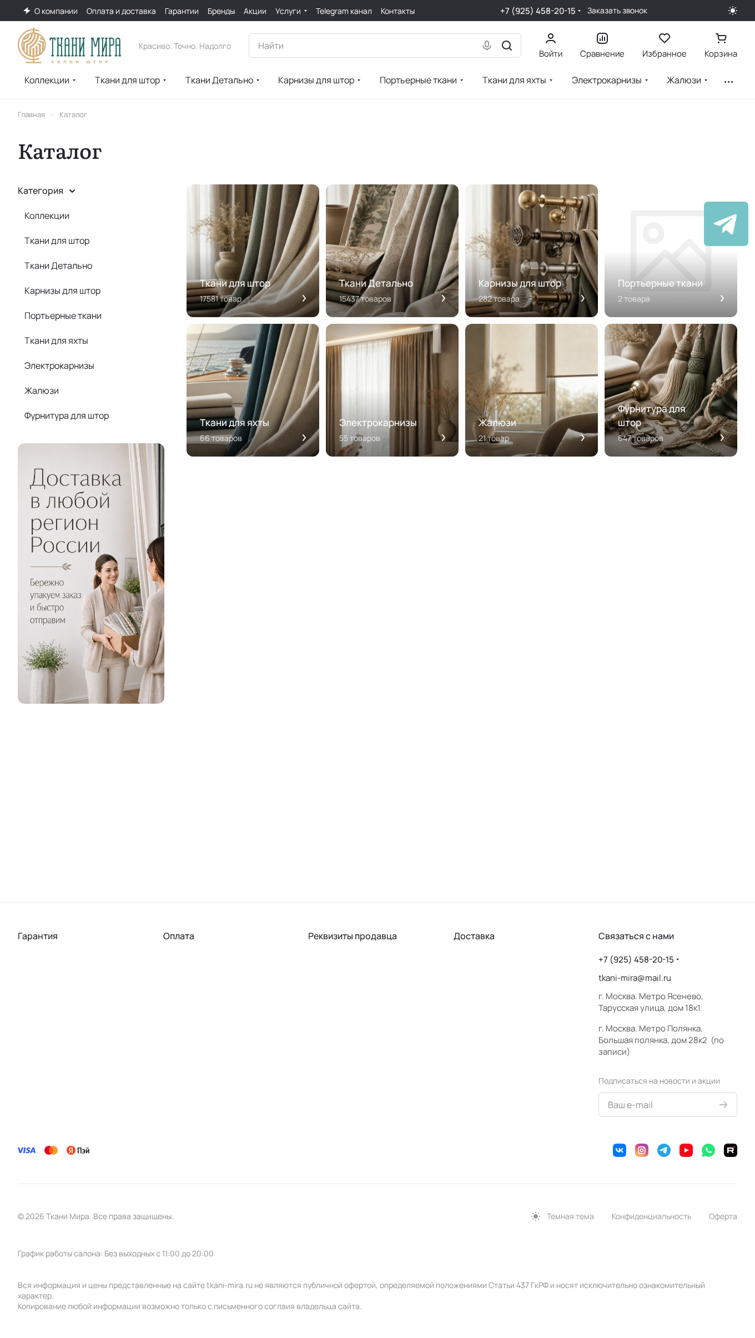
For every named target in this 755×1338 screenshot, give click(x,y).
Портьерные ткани (63, 315)
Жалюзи (41, 390)
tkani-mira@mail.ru (634, 978)
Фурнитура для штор (66, 415)
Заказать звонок (617, 11)
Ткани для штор (56, 240)
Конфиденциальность (651, 1216)
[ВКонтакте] (619, 1150)
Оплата (178, 936)
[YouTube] (686, 1150)
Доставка (474, 936)
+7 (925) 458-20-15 (538, 11)
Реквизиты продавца (352, 936)
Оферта (723, 1216)
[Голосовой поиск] (486, 45)
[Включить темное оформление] (732, 10)
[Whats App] (708, 1150)
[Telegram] (664, 1150)
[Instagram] (641, 1150)
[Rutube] (730, 1150)
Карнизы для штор (62, 290)
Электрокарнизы (59, 365)
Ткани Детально (58, 265)
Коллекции (46, 215)
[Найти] (506, 45)
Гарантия (38, 936)
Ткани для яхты (56, 340)
